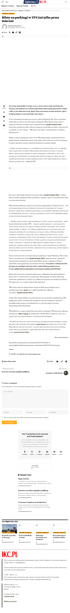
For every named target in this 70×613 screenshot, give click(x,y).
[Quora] (61, 453)
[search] (61, 2)
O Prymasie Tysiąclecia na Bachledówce (32, 502)
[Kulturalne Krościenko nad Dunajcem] (43, 528)
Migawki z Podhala (8, 13)
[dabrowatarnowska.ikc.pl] (35, 2)
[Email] (13, 32)
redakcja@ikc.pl (9, 596)
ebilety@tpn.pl (23, 313)
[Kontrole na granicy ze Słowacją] (9, 528)
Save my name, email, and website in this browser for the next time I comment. (26, 417)
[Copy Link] (16, 32)
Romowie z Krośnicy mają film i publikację (33, 490)
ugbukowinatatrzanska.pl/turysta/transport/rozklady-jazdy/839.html (37, 269)
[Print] (19, 32)
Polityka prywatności (10, 601)
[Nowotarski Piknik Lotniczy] (26, 528)
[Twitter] (32, 453)
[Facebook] (25, 453)
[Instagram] (39, 453)
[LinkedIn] (47, 453)
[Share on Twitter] (9, 32)
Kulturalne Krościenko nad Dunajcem (41, 537)
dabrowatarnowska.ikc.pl (14, 25)
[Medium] (54, 453)
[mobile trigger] (3, 2)
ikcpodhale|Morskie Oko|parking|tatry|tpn (29, 354)
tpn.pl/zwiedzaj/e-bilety (54, 124)
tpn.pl (33, 111)
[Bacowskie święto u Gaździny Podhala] (60, 528)
